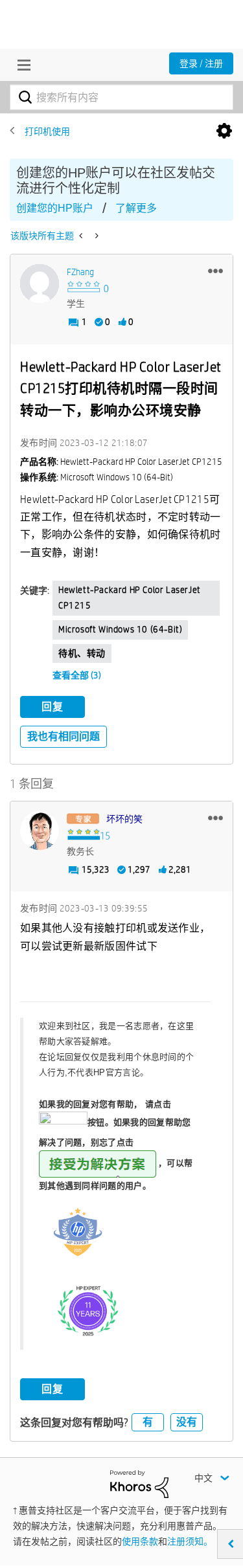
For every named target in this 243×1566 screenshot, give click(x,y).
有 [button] (148, 1422)
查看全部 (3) (76, 675)
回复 (52, 706)
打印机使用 (47, 131)
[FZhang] (39, 283)
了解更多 (136, 208)
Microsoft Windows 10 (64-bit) (120, 629)
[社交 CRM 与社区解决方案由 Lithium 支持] (139, 1483)
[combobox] (121, 97)
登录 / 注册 (201, 63)
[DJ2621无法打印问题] (82, 235)
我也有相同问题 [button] (63, 736)
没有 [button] (186, 1422)
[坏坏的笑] (39, 830)
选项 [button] (224, 131)
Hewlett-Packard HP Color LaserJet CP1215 (129, 597)
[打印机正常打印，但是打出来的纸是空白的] (95, 235)
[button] (215, 270)
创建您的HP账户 (54, 208)
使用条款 (140, 1541)
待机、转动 (82, 653)
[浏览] (21, 65)
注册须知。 (190, 1541)
